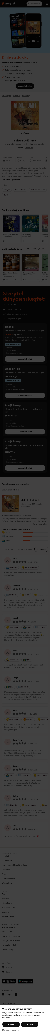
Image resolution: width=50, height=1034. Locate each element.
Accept (30, 1024)
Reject (11, 1024)
